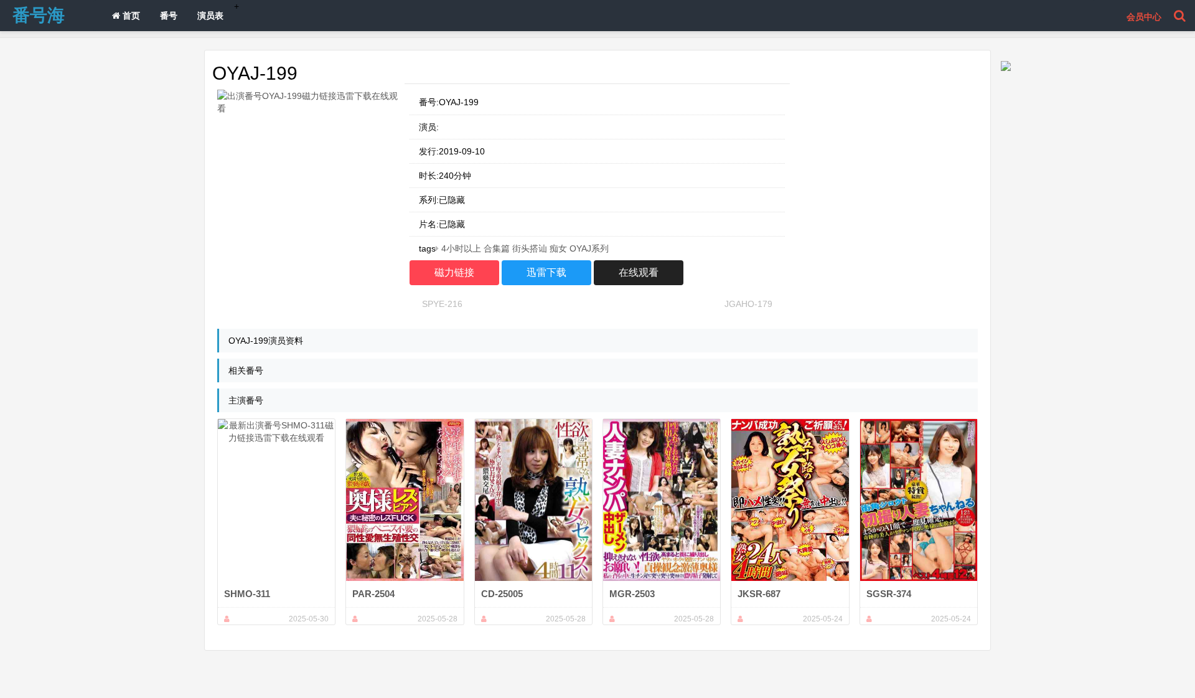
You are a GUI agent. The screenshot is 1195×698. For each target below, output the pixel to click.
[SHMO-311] (276, 500)
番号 (168, 16)
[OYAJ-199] (308, 102)
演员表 (210, 16)
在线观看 (638, 272)
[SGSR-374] (918, 500)
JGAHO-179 (748, 304)
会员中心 (1144, 17)
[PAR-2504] (404, 500)
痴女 (558, 248)
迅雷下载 (546, 272)
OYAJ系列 (589, 248)
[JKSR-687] (789, 500)
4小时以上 (461, 248)
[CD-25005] (533, 500)
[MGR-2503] (661, 500)
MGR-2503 (632, 593)
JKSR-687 (759, 593)
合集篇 (497, 248)
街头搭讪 (529, 248)
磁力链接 (454, 272)
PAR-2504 (373, 593)
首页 (130, 16)
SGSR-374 (888, 593)
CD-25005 (502, 593)
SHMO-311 (247, 593)
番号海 (38, 15)
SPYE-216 (442, 304)
